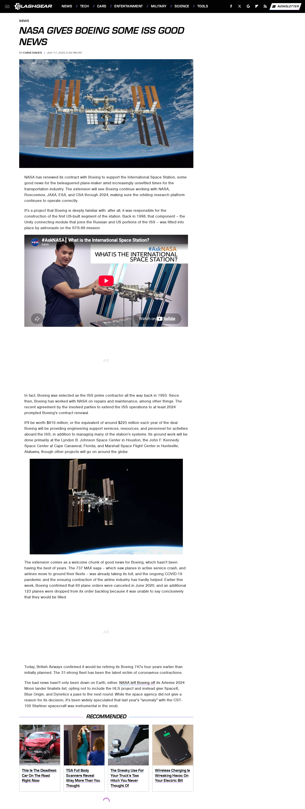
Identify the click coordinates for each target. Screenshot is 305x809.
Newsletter (288, 6)
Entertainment (128, 6)
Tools (202, 6)
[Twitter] (239, 6)
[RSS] (265, 6)
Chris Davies (32, 52)
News (67, 6)
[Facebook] (231, 6)
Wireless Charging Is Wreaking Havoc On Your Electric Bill (172, 775)
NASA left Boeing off (137, 682)
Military (159, 6)
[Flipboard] (257, 6)
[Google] (248, 6)
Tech (84, 6)
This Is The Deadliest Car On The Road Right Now (39, 775)
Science (182, 6)
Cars (101, 6)
